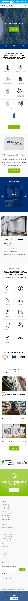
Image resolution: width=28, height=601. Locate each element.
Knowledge (4, 553)
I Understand (14, 598)
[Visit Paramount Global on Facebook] (4, 579)
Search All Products (6, 521)
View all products (14, 127)
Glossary (4, 555)
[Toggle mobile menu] (25, 6)
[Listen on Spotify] (18, 463)
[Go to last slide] (2, 196)
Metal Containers (5, 508)
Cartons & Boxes (5, 517)
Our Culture (4, 548)
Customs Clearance (6, 529)
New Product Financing (7, 538)
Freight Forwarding (6, 531)
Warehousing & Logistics (7, 540)
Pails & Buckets (5, 512)
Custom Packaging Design (7, 527)
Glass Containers (5, 504)
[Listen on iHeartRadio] (26, 463)
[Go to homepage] (7, 6)
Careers (4, 557)
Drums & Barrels (5, 510)
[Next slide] (25, 196)
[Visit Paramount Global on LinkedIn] (12, 579)
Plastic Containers (6, 506)
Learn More (14, 29)
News (3, 551)
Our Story (4, 550)
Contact (3, 559)
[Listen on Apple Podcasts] (20, 463)
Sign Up (22, 569)
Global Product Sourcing (7, 532)
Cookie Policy (14, 595)
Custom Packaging (6, 519)
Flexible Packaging (6, 515)
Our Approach (5, 546)
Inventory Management (7, 534)
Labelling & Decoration (7, 536)
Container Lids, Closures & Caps (9, 513)
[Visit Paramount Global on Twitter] (8, 579)
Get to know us (14, 170)
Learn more (14, 448)
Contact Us (14, 489)
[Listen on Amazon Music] (23, 463)
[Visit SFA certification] (20, 357)
